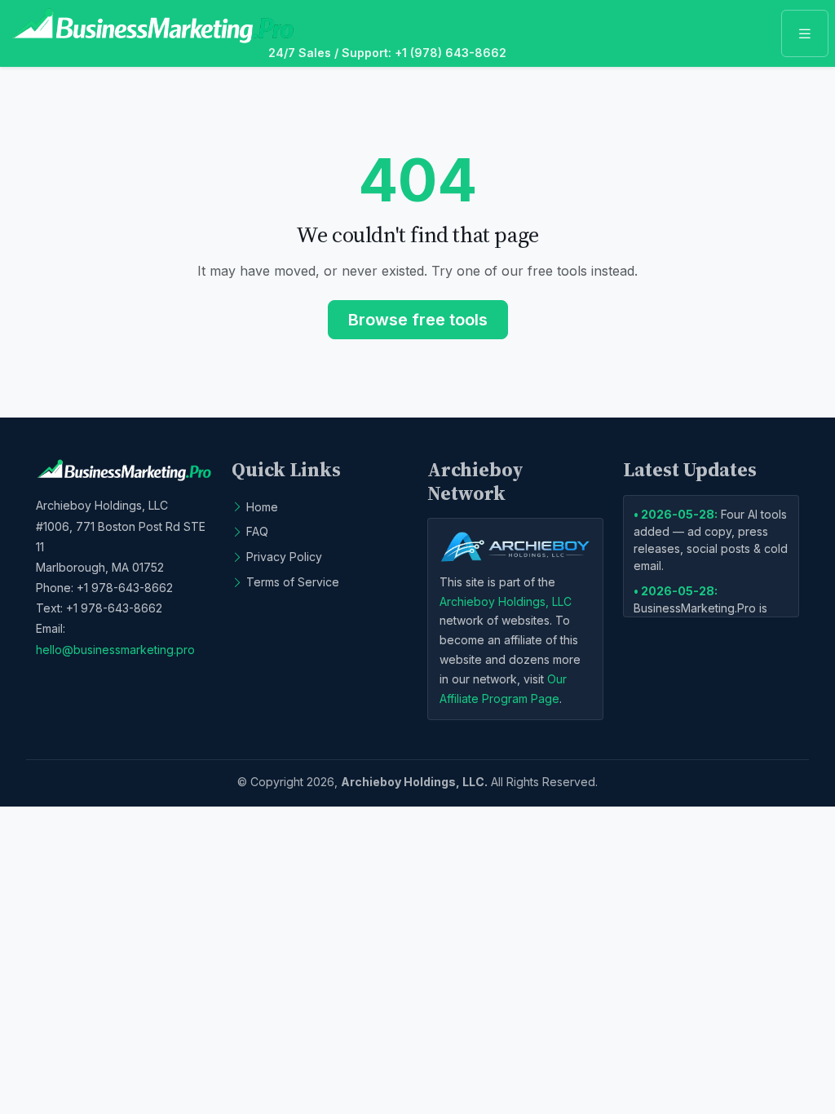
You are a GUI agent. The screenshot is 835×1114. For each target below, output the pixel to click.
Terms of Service (292, 582)
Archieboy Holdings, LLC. (414, 782)
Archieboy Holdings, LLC (506, 601)
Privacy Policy (284, 557)
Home (262, 507)
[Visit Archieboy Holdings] (515, 546)
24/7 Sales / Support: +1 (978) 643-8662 (387, 53)
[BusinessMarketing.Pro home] (152, 26)
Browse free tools (418, 319)
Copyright (276, 782)
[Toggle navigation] (804, 33)
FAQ (257, 531)
